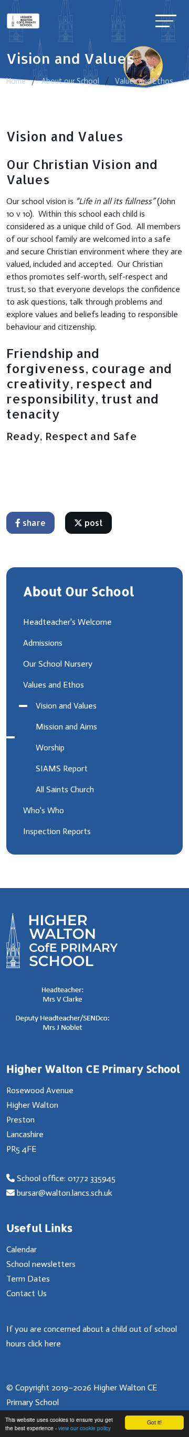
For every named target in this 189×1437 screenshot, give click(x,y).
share (33, 522)
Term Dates (28, 1279)
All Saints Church (65, 789)
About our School (70, 81)
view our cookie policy (84, 1428)
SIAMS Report (62, 768)
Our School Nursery (57, 664)
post (92, 522)
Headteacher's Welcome (67, 622)
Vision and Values (66, 706)
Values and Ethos (144, 81)
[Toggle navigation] (166, 21)
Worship (50, 748)
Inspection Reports (57, 831)
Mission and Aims (66, 727)
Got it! (154, 1422)
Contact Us (26, 1293)
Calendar (21, 1249)
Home (16, 81)
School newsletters (41, 1264)
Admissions (42, 643)
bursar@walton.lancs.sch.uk (64, 1193)
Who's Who (43, 810)
